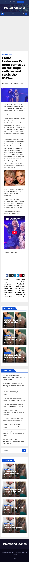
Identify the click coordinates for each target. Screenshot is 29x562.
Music (10, 54)
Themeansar (14, 554)
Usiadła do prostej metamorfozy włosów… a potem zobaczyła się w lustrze (13, 426)
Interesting (5, 54)
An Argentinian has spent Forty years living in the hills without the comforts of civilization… (9, 288)
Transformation (8, 469)
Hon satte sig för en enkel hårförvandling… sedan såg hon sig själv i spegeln (13, 441)
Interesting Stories (14, 7)
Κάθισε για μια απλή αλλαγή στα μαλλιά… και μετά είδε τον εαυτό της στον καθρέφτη (13, 385)
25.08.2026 (8, 476)
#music (21, 83)
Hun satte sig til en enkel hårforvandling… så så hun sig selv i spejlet (13, 433)
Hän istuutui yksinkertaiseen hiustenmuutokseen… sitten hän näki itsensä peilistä (14, 377)
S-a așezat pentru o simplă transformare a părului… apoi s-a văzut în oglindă (14, 412)
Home (14, 558)
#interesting (16, 83)
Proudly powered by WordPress (9, 552)
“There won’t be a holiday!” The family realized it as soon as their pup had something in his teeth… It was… (20, 288)
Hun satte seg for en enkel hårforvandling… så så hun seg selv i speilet (14, 392)
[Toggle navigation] (13, 14)
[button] (23, 14)
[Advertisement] (14, 31)
